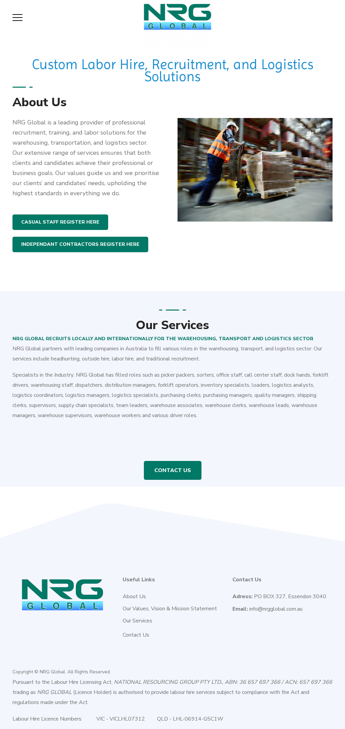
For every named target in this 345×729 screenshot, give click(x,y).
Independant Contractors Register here (80, 244)
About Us (134, 596)
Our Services (137, 620)
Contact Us (172, 470)
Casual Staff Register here (60, 222)
